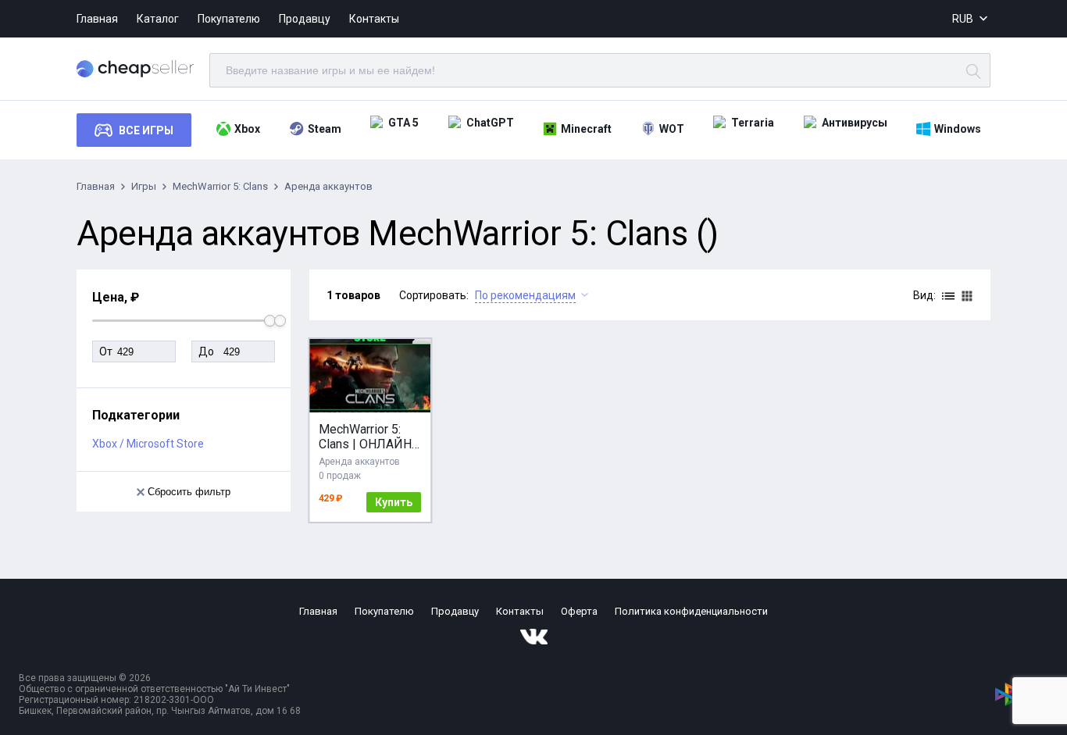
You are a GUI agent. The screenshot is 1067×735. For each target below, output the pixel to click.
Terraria (752, 122)
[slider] (280, 320)
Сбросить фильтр (189, 492)
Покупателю (229, 18)
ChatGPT (490, 122)
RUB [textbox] (962, 18)
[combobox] (971, 19)
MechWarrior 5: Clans (220, 186)
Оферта (579, 611)
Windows (957, 129)
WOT (671, 129)
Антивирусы (854, 122)
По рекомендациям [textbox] (525, 295)
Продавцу (304, 18)
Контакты (374, 18)
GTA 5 (403, 122)
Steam (324, 129)
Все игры (146, 130)
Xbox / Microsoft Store (148, 443)
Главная (97, 18)
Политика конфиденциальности (691, 611)
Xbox (247, 129)
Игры (143, 186)
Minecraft (586, 129)
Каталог (158, 18)
